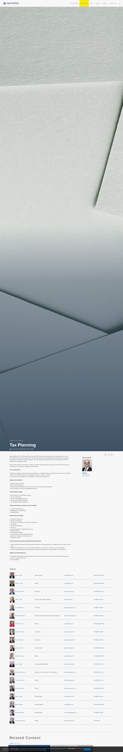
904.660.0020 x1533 (99, 575)
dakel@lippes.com (68, 575)
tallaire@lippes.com (69, 591)
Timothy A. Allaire (19, 591)
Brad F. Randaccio (19, 688)
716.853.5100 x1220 (98, 648)
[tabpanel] (41, 507)
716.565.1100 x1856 (98, 640)
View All (13, 743)
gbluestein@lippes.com (70, 607)
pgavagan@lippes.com (69, 640)
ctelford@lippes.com (69, 720)
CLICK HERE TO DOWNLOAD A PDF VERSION (22, 449)
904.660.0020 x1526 (99, 583)
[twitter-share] (111, 454)
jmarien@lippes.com (69, 664)
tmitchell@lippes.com (69, 680)
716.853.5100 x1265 (98, 688)
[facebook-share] (108, 454)
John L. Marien (18, 664)
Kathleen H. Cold (19, 624)
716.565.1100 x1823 (98, 696)
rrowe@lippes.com (68, 704)
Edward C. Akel (19, 583)
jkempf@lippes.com (69, 656)
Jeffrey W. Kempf (19, 656)
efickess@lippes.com (69, 632)
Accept (87, 749)
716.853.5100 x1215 (98, 672)
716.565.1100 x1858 (98, 632)
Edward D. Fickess (19, 632)
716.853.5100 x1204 (98, 591)
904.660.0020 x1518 (99, 656)
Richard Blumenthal (20, 616)
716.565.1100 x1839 (98, 599)
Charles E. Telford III (20, 720)
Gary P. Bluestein (19, 607)
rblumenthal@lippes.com (70, 616)
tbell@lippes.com (68, 599)
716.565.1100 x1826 (98, 607)
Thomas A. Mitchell (20, 680)
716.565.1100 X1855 (98, 616)
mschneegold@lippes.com (70, 712)
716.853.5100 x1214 (98, 680)
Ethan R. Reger (18, 696)
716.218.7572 (97, 720)
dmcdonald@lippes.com (70, 672)
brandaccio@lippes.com (70, 688)
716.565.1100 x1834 (98, 664)
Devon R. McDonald (20, 672)
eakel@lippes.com (68, 583)
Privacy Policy (71, 748)
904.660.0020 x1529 (99, 624)
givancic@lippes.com (69, 648)
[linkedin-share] (105, 454)
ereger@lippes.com (69, 696)
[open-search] (120, 3)
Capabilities (12, 440)
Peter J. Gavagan (19, 640)
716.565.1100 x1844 (98, 712)
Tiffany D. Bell (18, 599)
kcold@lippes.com (68, 624)
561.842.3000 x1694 (99, 704)
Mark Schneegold (19, 712)
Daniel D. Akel (18, 575)
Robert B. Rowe (19, 704)
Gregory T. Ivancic (19, 648)
